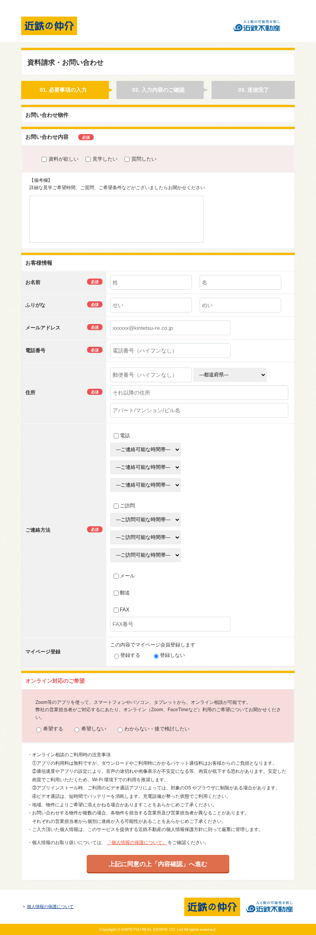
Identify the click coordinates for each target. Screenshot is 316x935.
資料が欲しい (64, 159)
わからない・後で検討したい (157, 729)
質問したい (143, 159)
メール (127, 576)
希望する (53, 729)
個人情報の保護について (50, 906)
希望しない (93, 729)
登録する (130, 655)
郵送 (125, 593)
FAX (124, 610)
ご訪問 (127, 506)
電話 (125, 435)
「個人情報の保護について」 (137, 842)
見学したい (105, 159)
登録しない (172, 655)
